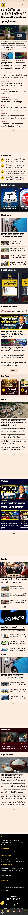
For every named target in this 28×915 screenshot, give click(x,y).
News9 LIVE (8, 875)
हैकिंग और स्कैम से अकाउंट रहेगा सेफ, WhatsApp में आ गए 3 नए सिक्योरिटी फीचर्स (18, 643)
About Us (10, 884)
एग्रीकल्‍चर (14, 845)
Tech (3, 607)
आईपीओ (15, 843)
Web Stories (7, 185)
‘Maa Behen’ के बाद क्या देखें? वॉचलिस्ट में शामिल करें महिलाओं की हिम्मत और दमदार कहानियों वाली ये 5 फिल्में (9, 747)
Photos (5, 730)
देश (2, 845)
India (3, 400)
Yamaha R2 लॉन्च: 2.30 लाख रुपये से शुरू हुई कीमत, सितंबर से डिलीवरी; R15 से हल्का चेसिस (18, 684)
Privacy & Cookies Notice (7, 887)
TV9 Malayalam (17, 873)
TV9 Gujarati (18, 871)
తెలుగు (13, 1)
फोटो (11, 852)
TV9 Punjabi (4, 873)
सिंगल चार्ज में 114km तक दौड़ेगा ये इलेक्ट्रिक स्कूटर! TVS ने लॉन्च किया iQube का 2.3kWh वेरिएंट (18, 690)
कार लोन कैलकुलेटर (5, 861)
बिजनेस (3, 841)
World (4, 559)
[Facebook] (8, 899)
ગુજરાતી (22, 1)
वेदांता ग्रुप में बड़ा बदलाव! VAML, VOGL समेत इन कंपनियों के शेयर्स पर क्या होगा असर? (13, 505)
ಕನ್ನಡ (10, 1)
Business (3, 106)
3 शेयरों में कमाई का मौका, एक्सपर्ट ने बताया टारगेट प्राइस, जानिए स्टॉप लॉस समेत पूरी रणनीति (21, 66)
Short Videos (8, 270)
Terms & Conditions (5, 890)
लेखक (2, 852)
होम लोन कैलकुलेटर (5, 859)
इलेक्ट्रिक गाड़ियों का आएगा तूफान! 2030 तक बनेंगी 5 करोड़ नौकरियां (7, 66)
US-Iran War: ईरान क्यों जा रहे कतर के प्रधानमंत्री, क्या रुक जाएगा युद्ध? (14, 581)
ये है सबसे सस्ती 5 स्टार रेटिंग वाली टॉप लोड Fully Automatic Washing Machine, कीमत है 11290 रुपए (18, 636)
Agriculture (7, 755)
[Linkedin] (19, 899)
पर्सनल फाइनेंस (16, 841)
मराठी (18, 1)
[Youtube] (14, 899)
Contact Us (3, 884)
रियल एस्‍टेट (21, 843)
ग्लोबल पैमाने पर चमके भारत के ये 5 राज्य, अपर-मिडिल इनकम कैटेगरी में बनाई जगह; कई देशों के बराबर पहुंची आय (15, 178)
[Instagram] (17, 899)
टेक (9, 845)
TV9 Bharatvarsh (5, 868)
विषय (7, 852)
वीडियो (15, 852)
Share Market (4, 81)
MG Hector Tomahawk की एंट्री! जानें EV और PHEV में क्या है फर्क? (9, 526)
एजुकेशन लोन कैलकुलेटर (18, 861)
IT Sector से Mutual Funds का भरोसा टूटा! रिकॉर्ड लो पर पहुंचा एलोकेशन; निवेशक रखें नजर (16, 172)
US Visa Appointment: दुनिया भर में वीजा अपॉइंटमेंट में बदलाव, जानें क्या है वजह (18, 595)
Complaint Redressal (19, 887)
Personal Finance (5, 73)
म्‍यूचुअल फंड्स (4, 843)
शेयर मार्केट (8, 841)
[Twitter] (11, 899)
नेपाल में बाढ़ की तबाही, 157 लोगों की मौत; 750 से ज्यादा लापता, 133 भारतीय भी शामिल (18, 588)
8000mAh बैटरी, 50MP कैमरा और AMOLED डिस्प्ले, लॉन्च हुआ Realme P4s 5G (18, 649)
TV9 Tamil (10, 873)
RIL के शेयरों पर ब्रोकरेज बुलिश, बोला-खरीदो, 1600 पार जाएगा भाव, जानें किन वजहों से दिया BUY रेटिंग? (16, 160)
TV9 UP (2, 875)
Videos (4, 481)
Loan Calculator (6, 855)
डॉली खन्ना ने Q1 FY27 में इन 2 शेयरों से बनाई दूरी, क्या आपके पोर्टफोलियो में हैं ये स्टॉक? (16, 166)
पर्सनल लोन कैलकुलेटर (17, 859)
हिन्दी (2, 1)
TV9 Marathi (13, 868)
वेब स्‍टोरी (21, 852)
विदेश (5, 845)
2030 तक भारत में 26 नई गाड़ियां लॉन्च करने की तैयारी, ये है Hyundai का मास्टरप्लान (18, 697)
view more (13, 370)
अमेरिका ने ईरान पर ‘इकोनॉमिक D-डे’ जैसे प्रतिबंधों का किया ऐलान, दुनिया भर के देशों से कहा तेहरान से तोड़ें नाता (18, 602)
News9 (6, 1)
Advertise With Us (18, 884)
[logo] (3, 5)
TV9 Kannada (4, 871)
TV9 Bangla (11, 871)
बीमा (10, 843)
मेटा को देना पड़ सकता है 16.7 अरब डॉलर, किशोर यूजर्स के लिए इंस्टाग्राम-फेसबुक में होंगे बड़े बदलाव (13, 629)
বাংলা (26, 1)
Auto (2, 521)
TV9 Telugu (20, 868)
